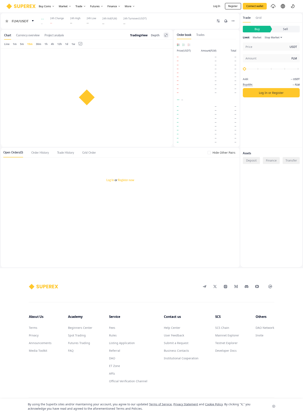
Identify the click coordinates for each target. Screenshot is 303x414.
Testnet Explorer (226, 343)
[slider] (244, 69)
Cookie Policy (214, 404)
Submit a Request (176, 343)
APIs (112, 373)
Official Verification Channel (128, 381)
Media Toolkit (38, 351)
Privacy (34, 335)
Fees (112, 328)
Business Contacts (176, 351)
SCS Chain (222, 328)
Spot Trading (77, 335)
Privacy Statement (185, 404)
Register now (126, 180)
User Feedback (174, 335)
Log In (110, 180)
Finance (271, 160)
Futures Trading (79, 343)
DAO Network (265, 328)
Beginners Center (80, 328)
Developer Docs (226, 351)
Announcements (40, 343)
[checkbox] (222, 153)
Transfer (291, 160)
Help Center (172, 328)
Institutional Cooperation (181, 358)
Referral (114, 351)
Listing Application (122, 343)
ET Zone (114, 366)
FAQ (71, 351)
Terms (33, 328)
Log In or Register (271, 93)
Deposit (251, 160)
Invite (259, 335)
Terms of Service (160, 404)
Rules (113, 335)
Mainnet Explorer (227, 335)
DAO (112, 358)
